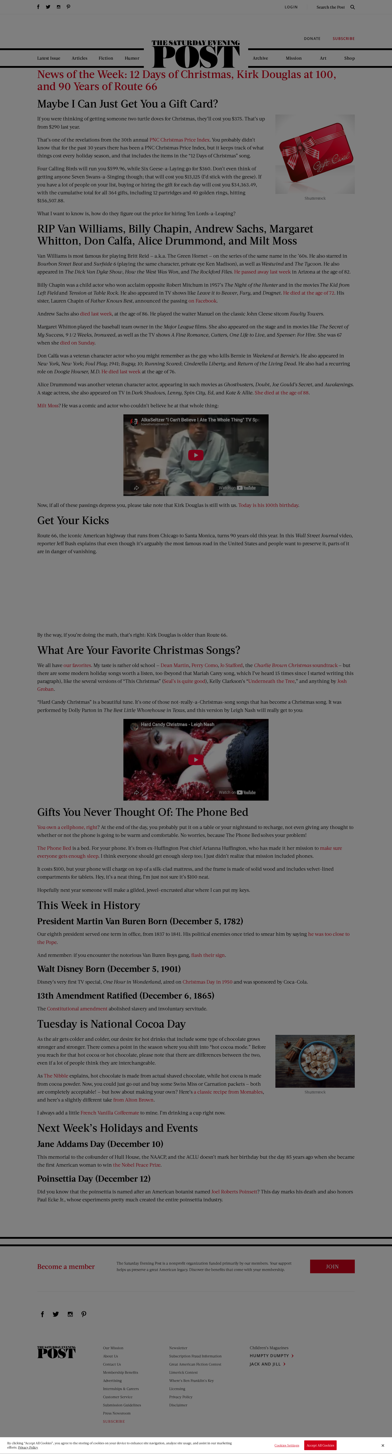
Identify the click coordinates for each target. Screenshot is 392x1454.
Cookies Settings (286, 1445)
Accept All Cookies (320, 1445)
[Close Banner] (383, 1446)
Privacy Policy (28, 1447)
